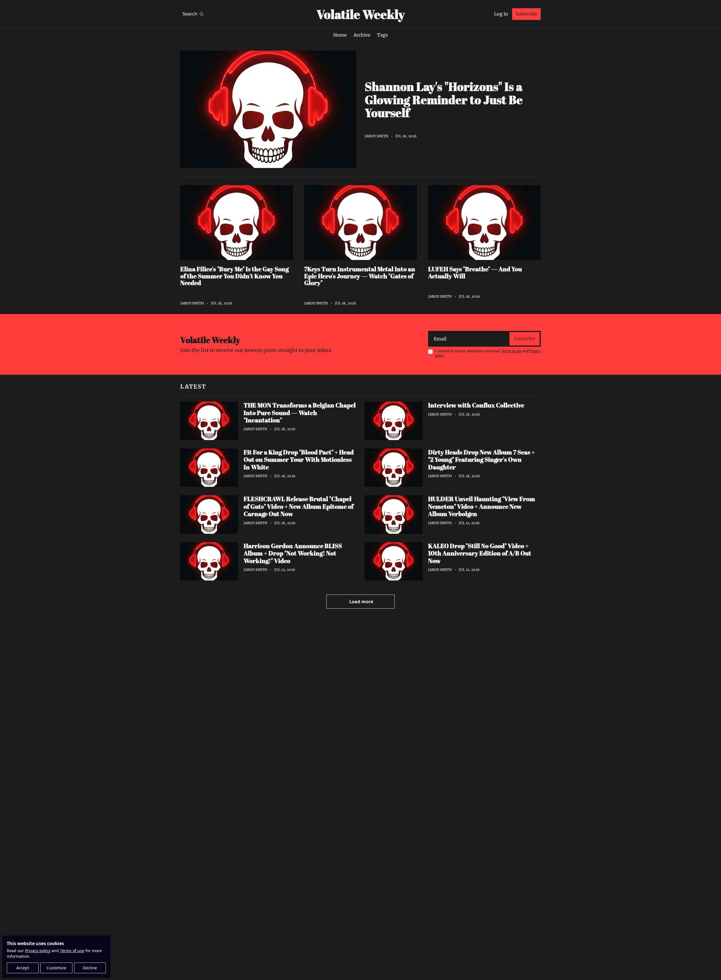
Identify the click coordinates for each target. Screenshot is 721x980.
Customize (56, 967)
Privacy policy (37, 950)
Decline (90, 967)
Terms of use (72, 950)
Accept (22, 967)
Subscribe (524, 338)
